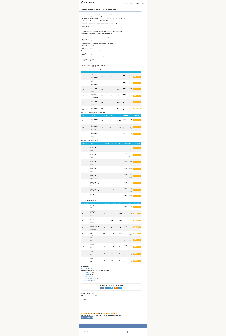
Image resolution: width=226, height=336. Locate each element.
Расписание (136, 3)
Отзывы (142, 3)
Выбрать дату (137, 76)
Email (96, 295)
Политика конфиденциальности (97, 326)
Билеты (130, 3)
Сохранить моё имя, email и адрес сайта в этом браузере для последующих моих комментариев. (101, 315)
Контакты (108, 326)
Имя (82, 295)
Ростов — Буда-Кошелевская (87, 278)
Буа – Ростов (84, 268)
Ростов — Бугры (84, 272)
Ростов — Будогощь (85, 280)
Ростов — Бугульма (85, 274)
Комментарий (84, 299)
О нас (126, 3)
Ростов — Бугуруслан (85, 276)
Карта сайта (84, 326)
